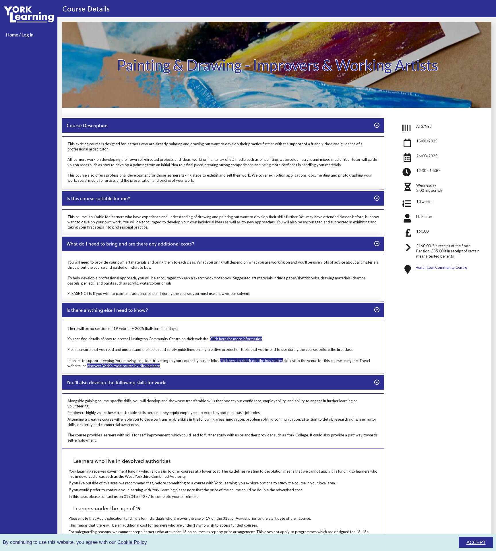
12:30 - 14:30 (427, 170)
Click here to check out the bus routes (251, 360)
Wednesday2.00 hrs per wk (429, 188)
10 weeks (424, 201)
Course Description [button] (87, 125)
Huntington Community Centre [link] (441, 267)
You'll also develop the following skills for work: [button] (116, 382)
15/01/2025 (426, 141)
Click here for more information (236, 339)
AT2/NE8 (424, 126)
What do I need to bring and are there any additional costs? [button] (130, 243)
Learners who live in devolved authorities (122, 461)
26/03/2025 (426, 156)
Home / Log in (19, 34)
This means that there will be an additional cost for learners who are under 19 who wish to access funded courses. (163, 525)
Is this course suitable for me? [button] (98, 198)
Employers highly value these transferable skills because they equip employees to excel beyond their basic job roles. (164, 412)
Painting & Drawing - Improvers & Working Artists (277, 65)
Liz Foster (424, 216)
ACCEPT (476, 542)
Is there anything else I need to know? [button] (107, 309)
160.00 (422, 231)
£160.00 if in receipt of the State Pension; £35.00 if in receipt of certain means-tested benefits (447, 250)
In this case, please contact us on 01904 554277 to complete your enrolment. (134, 496)
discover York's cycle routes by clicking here (123, 366)
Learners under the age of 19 (107, 508)
